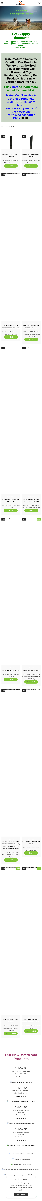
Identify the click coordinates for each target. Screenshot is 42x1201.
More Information (21, 1077)
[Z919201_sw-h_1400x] (21, 1145)
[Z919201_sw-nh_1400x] (21, 1101)
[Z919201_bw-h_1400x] (21, 1123)
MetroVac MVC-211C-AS (31, 670)
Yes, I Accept (21, 1194)
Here (15, 87)
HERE (18, 101)
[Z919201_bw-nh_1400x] (21, 1082)
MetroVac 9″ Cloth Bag (10, 670)
